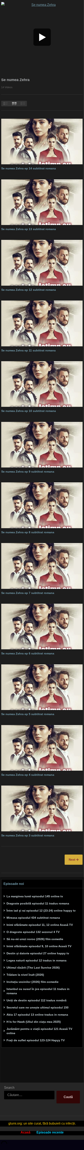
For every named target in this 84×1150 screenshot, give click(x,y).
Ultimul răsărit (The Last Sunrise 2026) (33, 967)
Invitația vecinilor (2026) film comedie (33, 981)
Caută (68, 1097)
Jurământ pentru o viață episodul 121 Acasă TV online (39, 1031)
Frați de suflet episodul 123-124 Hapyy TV (36, 1040)
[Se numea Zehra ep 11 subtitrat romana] (42, 323)
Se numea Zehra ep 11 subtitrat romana (28, 350)
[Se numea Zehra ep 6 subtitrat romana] (42, 626)
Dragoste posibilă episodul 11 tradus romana (38, 903)
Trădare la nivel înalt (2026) (25, 974)
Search (9, 1087)
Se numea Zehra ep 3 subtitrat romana (27, 835)
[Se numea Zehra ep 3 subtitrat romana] (42, 808)
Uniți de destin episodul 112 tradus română (36, 1000)
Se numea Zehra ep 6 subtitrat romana (27, 653)
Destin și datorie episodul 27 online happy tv (38, 953)
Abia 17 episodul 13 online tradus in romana (37, 1014)
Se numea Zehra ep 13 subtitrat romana (28, 229)
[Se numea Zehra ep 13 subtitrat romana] (42, 202)
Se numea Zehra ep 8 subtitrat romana (27, 532)
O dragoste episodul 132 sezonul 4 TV (33, 932)
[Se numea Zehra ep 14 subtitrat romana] (42, 141)
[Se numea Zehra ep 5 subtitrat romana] (42, 687)
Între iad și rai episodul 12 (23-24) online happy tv (41, 910)
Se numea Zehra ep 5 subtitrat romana (27, 714)
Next (72, 859)
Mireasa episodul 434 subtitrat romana (33, 917)
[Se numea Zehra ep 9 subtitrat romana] (42, 444)
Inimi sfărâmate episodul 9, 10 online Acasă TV (39, 946)
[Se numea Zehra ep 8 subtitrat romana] (42, 505)
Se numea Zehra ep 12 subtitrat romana (28, 289)
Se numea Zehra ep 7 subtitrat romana (27, 593)
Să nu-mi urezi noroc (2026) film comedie (35, 939)
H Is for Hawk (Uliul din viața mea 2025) (34, 1021)
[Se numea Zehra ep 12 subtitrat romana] (42, 262)
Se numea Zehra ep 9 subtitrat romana (27, 471)
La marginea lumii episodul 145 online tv (35, 896)
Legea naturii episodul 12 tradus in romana (36, 960)
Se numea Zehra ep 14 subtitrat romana (28, 168)
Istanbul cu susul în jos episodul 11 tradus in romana (38, 991)
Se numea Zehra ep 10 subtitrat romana (28, 411)
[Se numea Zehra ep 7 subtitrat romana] (42, 566)
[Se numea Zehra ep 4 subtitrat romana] (42, 748)
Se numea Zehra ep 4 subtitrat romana (27, 774)
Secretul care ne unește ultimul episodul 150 (38, 1007)
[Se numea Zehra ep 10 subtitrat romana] (42, 384)
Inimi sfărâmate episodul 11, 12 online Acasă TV (40, 924)
